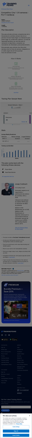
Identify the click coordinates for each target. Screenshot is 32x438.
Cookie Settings (16, 426)
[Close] (29, 415)
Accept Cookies (16, 435)
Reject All (16, 431)
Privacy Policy (19, 423)
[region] (16, 425)
